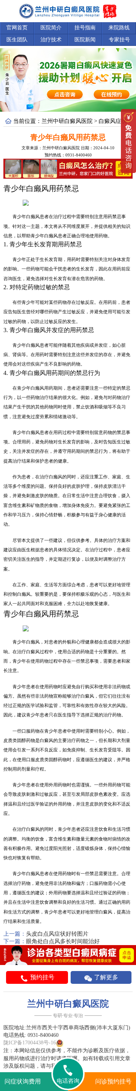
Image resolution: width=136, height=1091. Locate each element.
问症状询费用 (23, 1081)
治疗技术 (51, 39)
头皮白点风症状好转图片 (57, 934)
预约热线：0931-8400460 (68, 155)
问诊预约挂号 (113, 1081)
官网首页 (17, 27)
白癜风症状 (113, 121)
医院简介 (51, 27)
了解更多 (105, 977)
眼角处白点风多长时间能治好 (63, 941)
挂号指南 (85, 27)
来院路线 (119, 27)
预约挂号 (41, 977)
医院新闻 (85, 39)
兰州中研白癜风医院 (67, 121)
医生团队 (17, 39)
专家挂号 (119, 39)
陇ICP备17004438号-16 (29, 1042)
